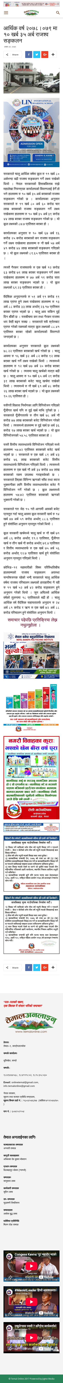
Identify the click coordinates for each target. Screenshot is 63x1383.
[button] (58, 12)
